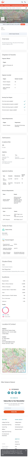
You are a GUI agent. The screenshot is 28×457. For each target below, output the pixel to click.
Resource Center (18, 429)
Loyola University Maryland (17, 5)
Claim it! (22, 24)
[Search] (22, 2)
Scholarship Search (19, 427)
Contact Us (17, 444)
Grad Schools (7, 5)
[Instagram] (19, 393)
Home (2, 5)
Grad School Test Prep (6, 424)
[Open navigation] (25, 2)
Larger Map (21, 370)
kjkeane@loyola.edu (10, 342)
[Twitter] (9, 393)
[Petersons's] (3, 2)
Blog (16, 448)
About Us (17, 441)
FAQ (16, 446)
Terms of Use (4, 448)
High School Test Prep (6, 431)
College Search (18, 422)
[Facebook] (12, 393)
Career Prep (4, 427)
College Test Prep (5, 422)
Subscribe (14, 412)
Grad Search (17, 424)
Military (3, 429)
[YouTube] (16, 393)
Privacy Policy (5, 446)
